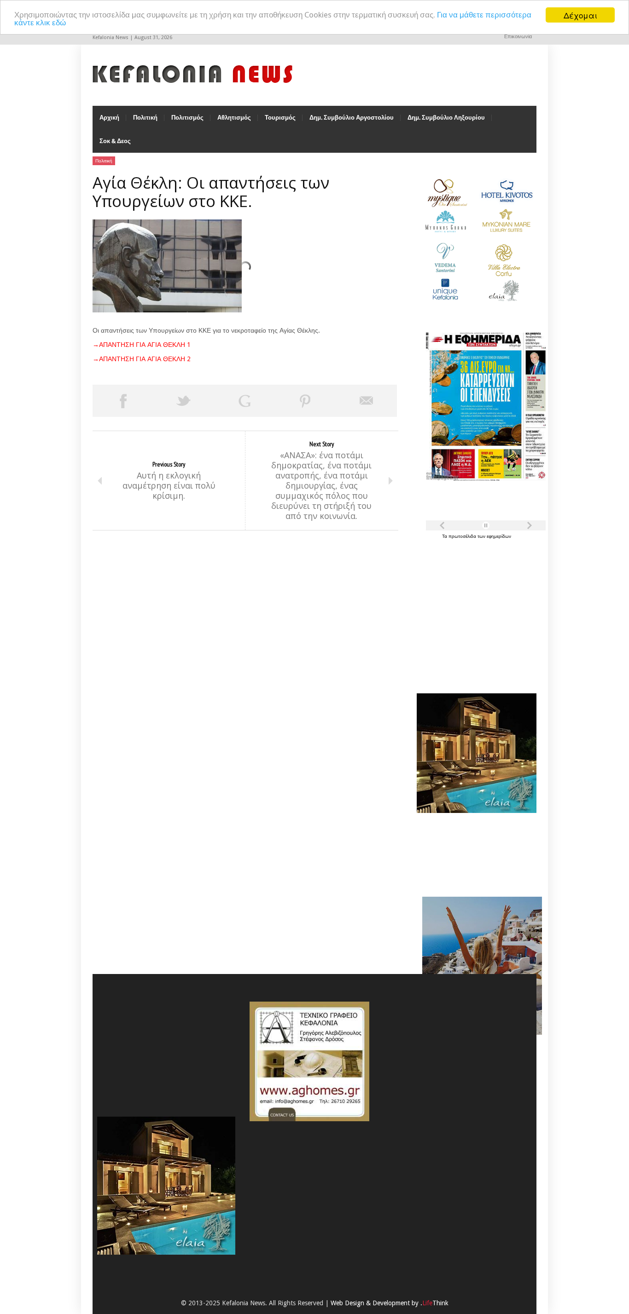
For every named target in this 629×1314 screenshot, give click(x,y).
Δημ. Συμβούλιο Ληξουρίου (446, 117)
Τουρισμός (280, 117)
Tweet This (183, 401)
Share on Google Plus (244, 401)
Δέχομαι (580, 15)
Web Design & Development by (389, 1303)
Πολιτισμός (187, 117)
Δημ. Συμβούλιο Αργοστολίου (351, 117)
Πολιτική (145, 117)
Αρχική (109, 117)
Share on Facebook (123, 401)
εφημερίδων (499, 536)
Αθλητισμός (234, 117)
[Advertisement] (474, 611)
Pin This (305, 401)
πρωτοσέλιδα (463, 536)
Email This (366, 401)
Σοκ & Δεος (115, 141)
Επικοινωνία (518, 37)
